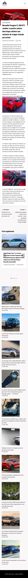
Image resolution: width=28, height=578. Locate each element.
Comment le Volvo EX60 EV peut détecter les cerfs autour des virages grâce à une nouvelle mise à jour (13, 504)
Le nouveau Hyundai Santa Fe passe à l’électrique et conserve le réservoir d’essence (12, 533)
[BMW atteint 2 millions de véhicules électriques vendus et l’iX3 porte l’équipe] (14, 295)
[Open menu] (25, 3)
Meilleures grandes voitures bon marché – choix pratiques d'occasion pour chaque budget (20, 216)
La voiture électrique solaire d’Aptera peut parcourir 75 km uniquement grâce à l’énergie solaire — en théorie (14, 392)
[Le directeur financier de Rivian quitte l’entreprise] (14, 322)
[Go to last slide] (4, 255)
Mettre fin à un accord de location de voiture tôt (7, 213)
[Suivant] (23, 255)
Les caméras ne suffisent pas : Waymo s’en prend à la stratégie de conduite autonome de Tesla (14, 421)
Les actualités (6, 22)
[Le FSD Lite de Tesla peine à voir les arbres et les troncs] (14, 549)
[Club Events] (4, 3)
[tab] (12, 278)
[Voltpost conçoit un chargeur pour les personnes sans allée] (14, 437)
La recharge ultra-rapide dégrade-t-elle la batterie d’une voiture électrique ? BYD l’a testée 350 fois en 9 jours (13, 362)
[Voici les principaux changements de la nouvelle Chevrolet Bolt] (14, 464)
